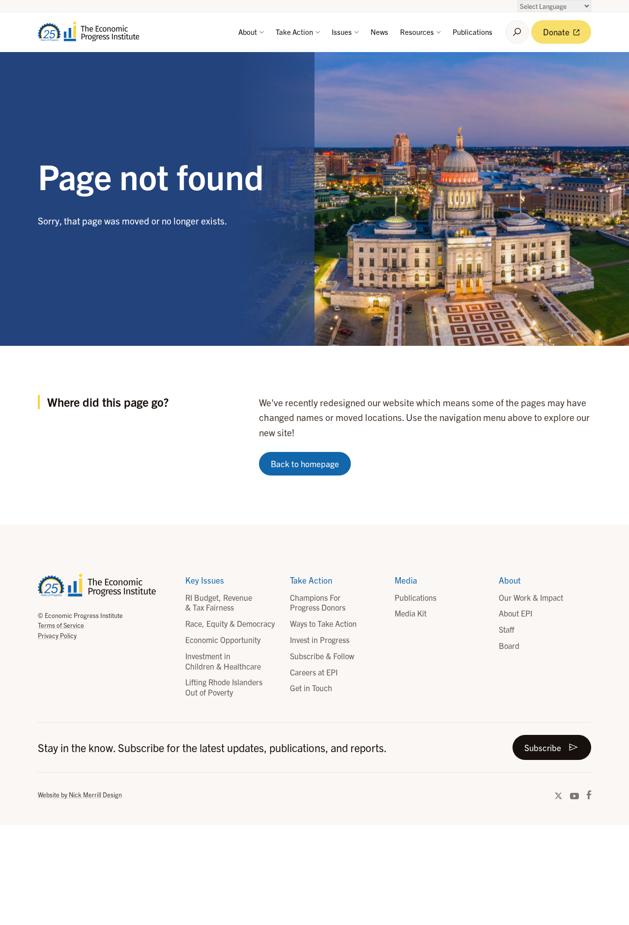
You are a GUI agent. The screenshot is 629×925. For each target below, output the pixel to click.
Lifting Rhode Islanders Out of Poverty (223, 687)
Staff (506, 629)
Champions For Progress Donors (317, 602)
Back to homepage (305, 463)
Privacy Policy (57, 635)
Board (509, 645)
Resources (417, 31)
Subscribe (542, 747)
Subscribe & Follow (322, 656)
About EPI (515, 613)
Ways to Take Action (323, 623)
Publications (472, 31)
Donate (557, 32)
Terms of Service (61, 625)
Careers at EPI (314, 672)
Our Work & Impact (531, 597)
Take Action (295, 31)
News (379, 31)
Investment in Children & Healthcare (223, 661)
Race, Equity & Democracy (230, 623)
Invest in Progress (319, 640)
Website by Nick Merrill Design (80, 794)
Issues (342, 31)
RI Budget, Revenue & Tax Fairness (218, 602)
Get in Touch (311, 688)
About (248, 31)
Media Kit (411, 613)
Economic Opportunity (222, 640)
